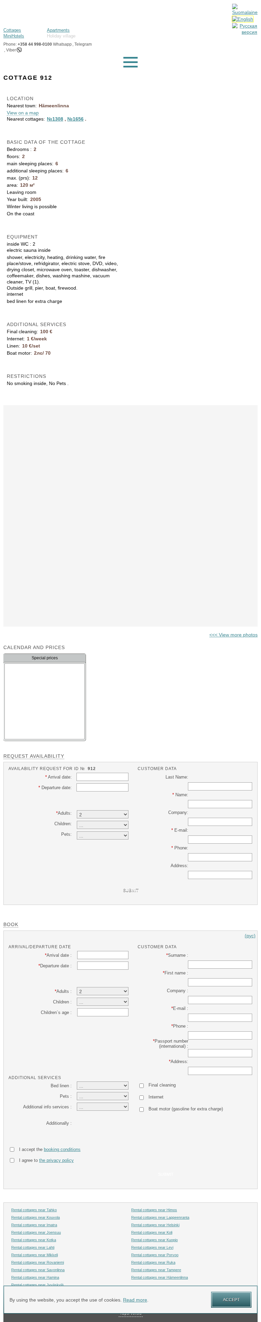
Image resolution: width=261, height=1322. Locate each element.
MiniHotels (13, 36)
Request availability (33, 756)
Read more (135, 1300)
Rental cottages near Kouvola (35, 1217)
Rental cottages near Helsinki (155, 1225)
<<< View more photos (233, 634)
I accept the (50, 1149)
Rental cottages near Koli (151, 1232)
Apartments (58, 30)
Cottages (12, 30)
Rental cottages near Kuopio (154, 1240)
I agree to (46, 1160)
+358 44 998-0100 (35, 44)
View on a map (23, 113)
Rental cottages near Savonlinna (38, 1270)
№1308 (55, 119)
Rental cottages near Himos (154, 1210)
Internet (156, 1097)
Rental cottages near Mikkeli (34, 1255)
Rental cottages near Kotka (33, 1240)
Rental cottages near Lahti (32, 1247)
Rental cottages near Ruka (153, 1262)
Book (10, 924)
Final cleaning (162, 1085)
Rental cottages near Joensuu (36, 1232)
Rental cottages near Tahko (34, 1210)
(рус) (250, 935)
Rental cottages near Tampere (156, 1270)
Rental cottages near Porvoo (154, 1255)
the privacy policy (56, 1160)
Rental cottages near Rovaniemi (37, 1262)
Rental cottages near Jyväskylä (37, 1285)
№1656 (75, 119)
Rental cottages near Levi (152, 1247)
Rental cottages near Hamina (35, 1277)
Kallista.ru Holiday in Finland (33, 12)
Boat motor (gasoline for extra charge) (186, 1108)
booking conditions (62, 1149)
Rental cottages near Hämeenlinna (159, 1277)
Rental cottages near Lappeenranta (160, 1217)
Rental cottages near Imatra (34, 1225)
